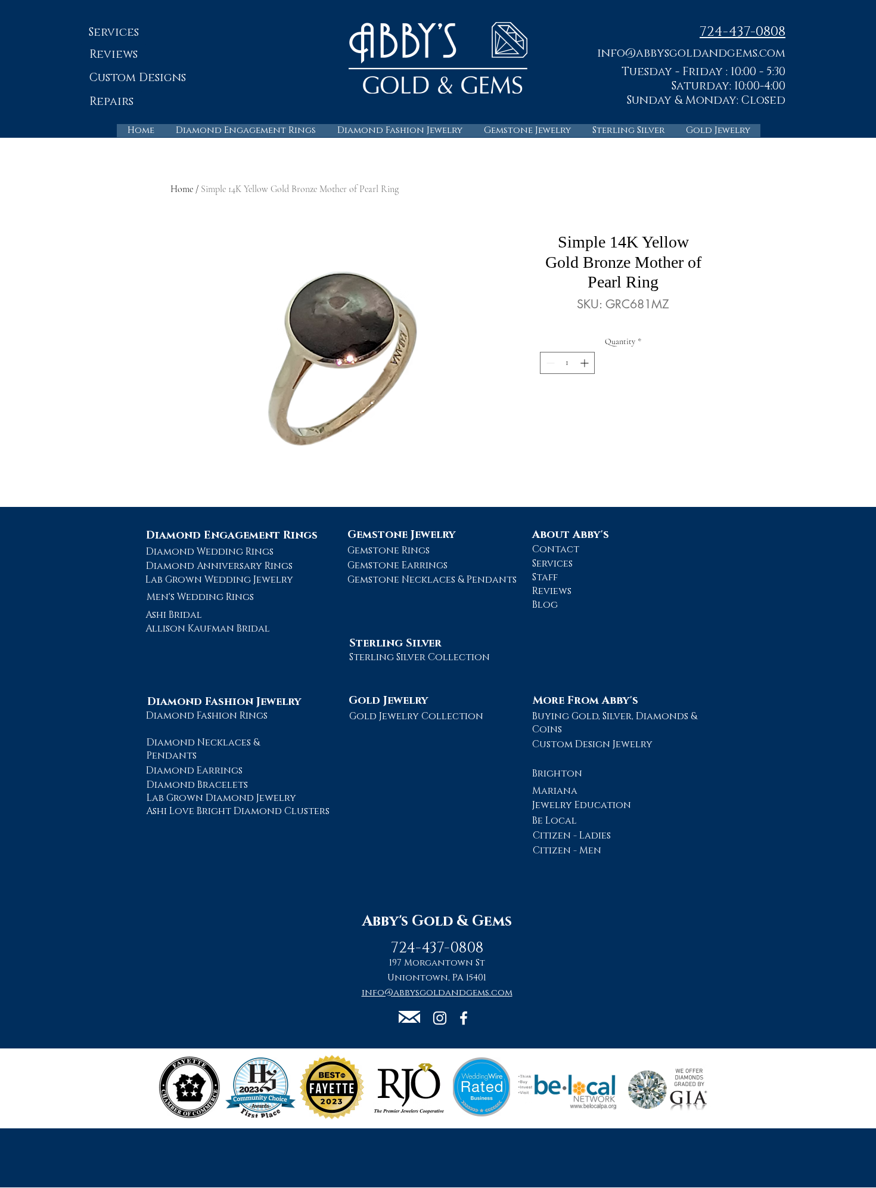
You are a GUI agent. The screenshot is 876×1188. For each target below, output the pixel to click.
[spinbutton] (567, 362)
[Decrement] (549, 362)
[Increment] (585, 362)
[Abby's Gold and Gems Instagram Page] (440, 1018)
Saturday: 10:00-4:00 (728, 86)
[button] (691, 52)
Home (181, 189)
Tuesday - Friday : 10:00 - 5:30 (703, 71)
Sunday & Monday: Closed (706, 100)
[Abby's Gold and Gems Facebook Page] (464, 1018)
